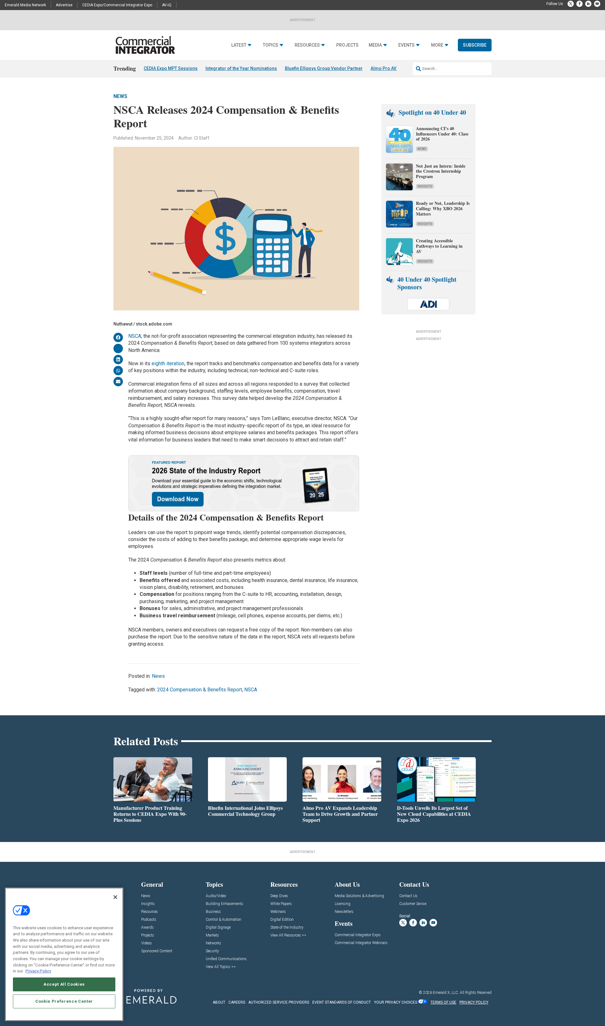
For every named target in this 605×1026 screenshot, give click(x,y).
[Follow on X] (571, 4)
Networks (213, 943)
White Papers (281, 904)
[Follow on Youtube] (597, 4)
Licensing (342, 904)
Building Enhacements (224, 904)
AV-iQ (166, 5)
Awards (147, 927)
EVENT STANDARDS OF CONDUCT (341, 1002)
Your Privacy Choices (395, 1002)
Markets (212, 935)
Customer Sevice (412, 904)
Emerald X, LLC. (446, 992)
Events (406, 45)
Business (213, 912)
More (437, 45)
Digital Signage (218, 927)
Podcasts (148, 920)
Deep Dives (279, 896)
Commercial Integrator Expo (357, 935)
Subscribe (475, 45)
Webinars (278, 912)
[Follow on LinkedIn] (588, 4)
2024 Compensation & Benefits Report (199, 690)
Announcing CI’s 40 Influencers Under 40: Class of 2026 (442, 133)
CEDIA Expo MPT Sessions (171, 68)
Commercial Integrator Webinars (361, 943)
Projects (347, 45)
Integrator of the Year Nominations (241, 68)
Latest (238, 45)
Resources (307, 45)
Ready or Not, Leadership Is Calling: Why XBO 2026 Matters (443, 208)
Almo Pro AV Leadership (396, 68)
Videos (146, 943)
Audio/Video (216, 896)
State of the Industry (286, 927)
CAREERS (236, 1002)
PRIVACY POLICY (473, 1002)
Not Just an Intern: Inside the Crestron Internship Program (440, 171)
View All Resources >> (288, 935)
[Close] (115, 897)
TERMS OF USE (443, 1002)
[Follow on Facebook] (579, 4)
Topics (270, 45)
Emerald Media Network (25, 5)
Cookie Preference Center (64, 1001)
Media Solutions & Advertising (359, 896)
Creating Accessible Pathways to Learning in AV (439, 246)
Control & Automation (223, 920)
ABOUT (219, 1002)
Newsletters (344, 912)
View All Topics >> (221, 967)
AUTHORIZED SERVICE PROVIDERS (278, 1002)
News (120, 96)
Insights (425, 186)
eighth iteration (168, 363)
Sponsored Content (156, 951)
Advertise (64, 5)
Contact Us (408, 896)
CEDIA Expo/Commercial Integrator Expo (117, 5)
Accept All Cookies (64, 984)
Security (212, 951)
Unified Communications (226, 959)
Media (375, 45)
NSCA (134, 336)
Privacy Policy (38, 971)
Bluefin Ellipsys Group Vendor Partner (324, 68)
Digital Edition (282, 920)
